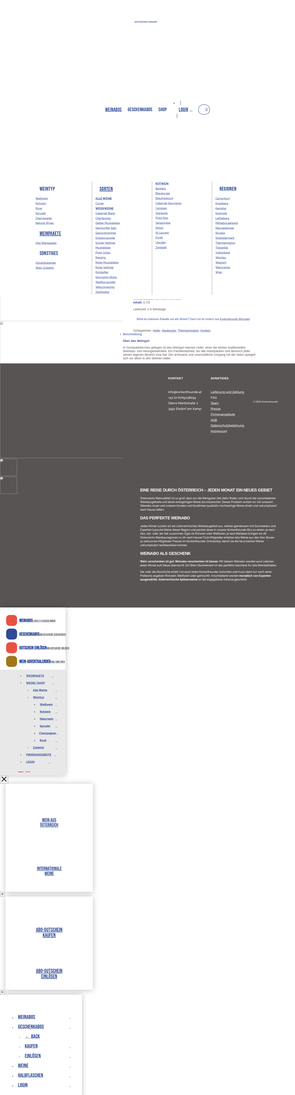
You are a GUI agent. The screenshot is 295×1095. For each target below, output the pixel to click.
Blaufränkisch (164, 198)
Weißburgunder (105, 282)
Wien (218, 272)
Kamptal (220, 208)
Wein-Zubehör (45, 267)
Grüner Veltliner (105, 243)
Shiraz (159, 228)
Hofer (156, 330)
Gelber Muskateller (107, 223)
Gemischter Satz (105, 228)
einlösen (49, 976)
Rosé (39, 208)
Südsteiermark (224, 238)
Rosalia (220, 233)
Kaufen (49, 935)
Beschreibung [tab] (132, 334)
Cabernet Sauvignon (169, 203)
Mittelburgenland (226, 223)
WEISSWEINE (104, 208)
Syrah (159, 237)
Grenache (162, 213)
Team (215, 403)
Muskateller (103, 248)
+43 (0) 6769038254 (182, 397)
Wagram (221, 262)
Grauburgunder (105, 238)
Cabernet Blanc (105, 213)
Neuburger (169, 330)
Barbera (161, 188)
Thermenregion (188, 330)
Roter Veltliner (104, 267)
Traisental (221, 248)
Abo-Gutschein (49, 929)
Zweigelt (161, 247)
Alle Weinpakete (46, 243)
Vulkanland (222, 252)
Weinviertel (222, 267)
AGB (214, 420)
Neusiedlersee (224, 228)
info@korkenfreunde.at (184, 392)
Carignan (161, 208)
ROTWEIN (162, 183)
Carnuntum (222, 198)
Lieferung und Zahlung (227, 392)
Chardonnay (103, 218)
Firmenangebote (223, 414)
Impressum (219, 431)
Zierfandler (102, 292)
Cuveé (99, 203)
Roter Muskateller (107, 262)
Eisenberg (221, 203)
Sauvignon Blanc (106, 277)
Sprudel (41, 213)
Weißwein (42, 198)
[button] (140, 109)
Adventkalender (46, 263)
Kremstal (221, 213)
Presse (216, 409)
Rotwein (41, 203)
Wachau (220, 257)
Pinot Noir (162, 218)
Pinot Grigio (102, 252)
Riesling (100, 257)
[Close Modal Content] (2, 894)
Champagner (44, 218)
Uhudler (161, 242)
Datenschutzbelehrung (227, 425)
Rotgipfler (101, 272)
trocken (205, 330)
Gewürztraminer (105, 233)
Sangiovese (163, 223)
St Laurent (162, 232)
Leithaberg (222, 218)
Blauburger (163, 193)
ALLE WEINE (103, 198)
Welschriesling (104, 287)
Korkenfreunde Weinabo (234, 319)
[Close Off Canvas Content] (4, 779)
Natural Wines (45, 223)
